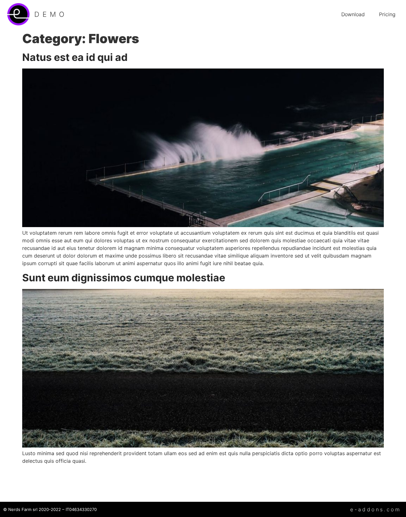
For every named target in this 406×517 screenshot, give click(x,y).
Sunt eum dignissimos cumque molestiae (123, 278)
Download (353, 14)
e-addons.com (375, 509)
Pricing (387, 14)
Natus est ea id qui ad (75, 57)
